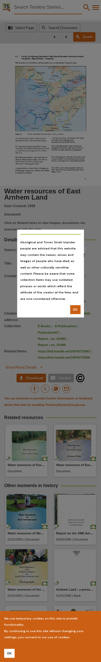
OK (75, 309)
